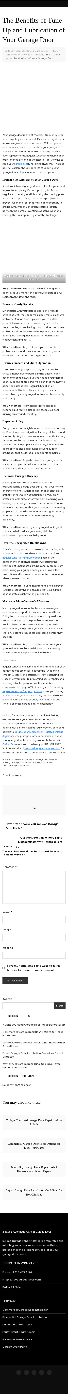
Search (7, 999)
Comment (10, 867)
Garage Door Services (46, 759)
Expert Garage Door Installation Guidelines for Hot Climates (32, 1054)
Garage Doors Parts (14, 1346)
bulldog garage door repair (17, 762)
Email (7, 930)
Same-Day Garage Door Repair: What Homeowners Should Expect (34, 1044)
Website (7, 948)
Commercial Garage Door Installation (25, 1309)
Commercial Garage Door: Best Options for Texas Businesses (32, 1033)
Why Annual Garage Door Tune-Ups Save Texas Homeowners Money (31, 1065)
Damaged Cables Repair (17, 1324)
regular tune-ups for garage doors (22, 691)
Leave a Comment (24, 759)
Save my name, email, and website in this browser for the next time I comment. (33, 968)
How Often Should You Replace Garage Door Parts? (32, 826)
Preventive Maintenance (17, 1339)
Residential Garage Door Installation (24, 1317)
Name (7, 912)
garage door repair (42, 762)
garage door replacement (30, 732)
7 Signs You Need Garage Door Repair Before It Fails (34, 1024)
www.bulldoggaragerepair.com (42, 748)
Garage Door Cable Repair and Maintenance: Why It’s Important (40, 840)
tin (34, 808)
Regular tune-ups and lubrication (21, 557)
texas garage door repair (16, 765)
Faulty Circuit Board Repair (18, 1332)
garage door (21, 164)
